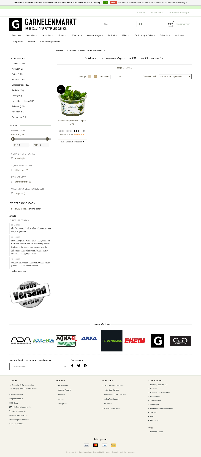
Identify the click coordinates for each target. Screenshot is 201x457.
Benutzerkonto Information (114, 385)
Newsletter (108, 404)
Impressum (154, 420)
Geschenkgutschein (50, 41)
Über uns (153, 389)
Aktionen (179, 35)
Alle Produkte (63, 385)
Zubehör (164, 35)
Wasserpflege (94, 35)
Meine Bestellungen (111, 390)
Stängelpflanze (23, 182)
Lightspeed (106, 452)
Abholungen (154, 404)
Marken (31, 41)
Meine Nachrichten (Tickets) (115, 394)
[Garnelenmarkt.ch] (54, 24)
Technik (112, 35)
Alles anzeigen (19, 271)
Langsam (20, 193)
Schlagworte (71, 50)
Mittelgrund (21, 170)
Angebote (61, 394)
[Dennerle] (111, 340)
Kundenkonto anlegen (178, 12)
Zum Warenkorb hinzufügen (71, 142)
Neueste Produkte (64, 390)
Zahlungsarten (155, 400)
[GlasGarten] (180, 340)
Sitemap (153, 412)
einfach (19, 158)
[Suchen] (140, 24)
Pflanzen (76, 35)
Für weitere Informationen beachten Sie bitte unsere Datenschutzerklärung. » (152, 3)
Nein (113, 3)
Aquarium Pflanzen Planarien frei (92, 50)
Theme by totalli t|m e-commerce (123, 452)
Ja (105, 3)
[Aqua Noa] (43, 340)
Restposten (17, 41)
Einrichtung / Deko (143, 35)
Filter (125, 35)
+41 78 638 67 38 (18, 411)
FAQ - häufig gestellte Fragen (161, 408)
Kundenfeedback (156, 432)
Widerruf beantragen (112, 408)
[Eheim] (134, 340)
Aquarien (47, 35)
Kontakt (141, 12)
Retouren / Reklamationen (160, 393)
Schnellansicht (72, 110)
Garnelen (31, 35)
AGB (152, 416)
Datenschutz (155, 396)
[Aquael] (66, 340)
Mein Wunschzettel (111, 399)
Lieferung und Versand (158, 385)
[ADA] (20, 340)
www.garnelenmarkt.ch (18, 415)
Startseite (16, 35)
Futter (61, 35)
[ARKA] (89, 338)
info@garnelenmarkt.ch (21, 407)
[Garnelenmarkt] (157, 340)
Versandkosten (34, 209)
